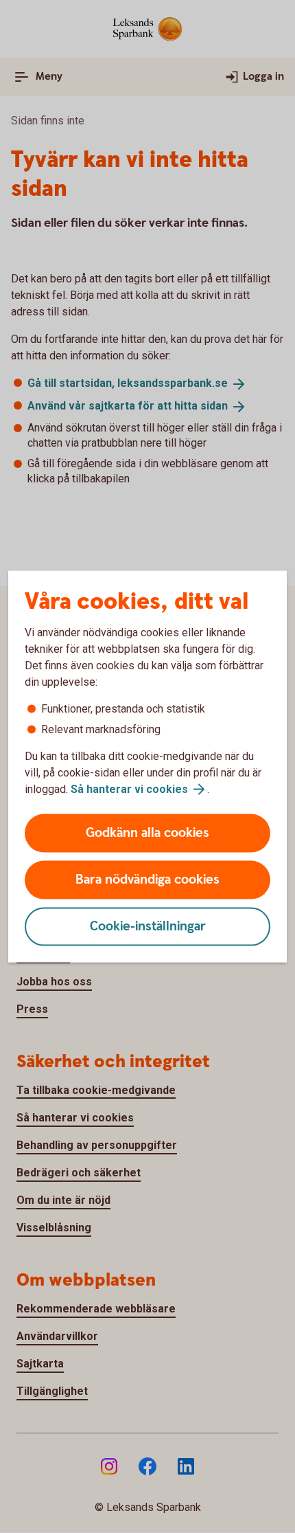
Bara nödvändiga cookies (147, 879)
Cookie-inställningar (148, 926)
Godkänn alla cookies (147, 833)
